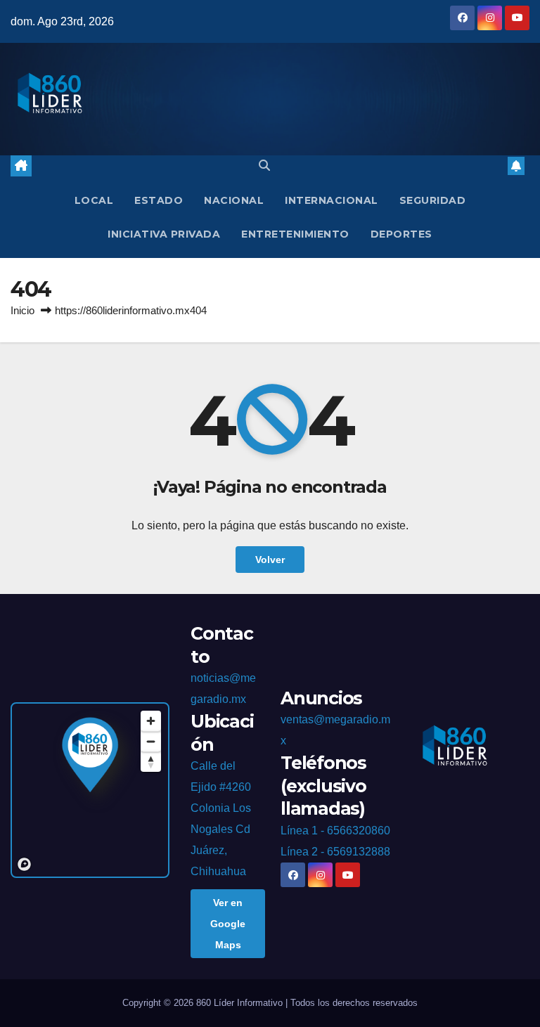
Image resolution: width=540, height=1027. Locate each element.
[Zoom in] (151, 721)
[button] (264, 166)
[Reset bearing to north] (151, 761)
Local (94, 200)
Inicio (22, 310)
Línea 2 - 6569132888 (335, 852)
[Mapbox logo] (24, 864)
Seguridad (432, 200)
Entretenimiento (295, 234)
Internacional (331, 200)
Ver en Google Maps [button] (227, 923)
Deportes (401, 234)
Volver (270, 559)
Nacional (234, 200)
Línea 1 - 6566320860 (335, 831)
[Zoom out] (151, 741)
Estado (158, 200)
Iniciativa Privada (164, 234)
